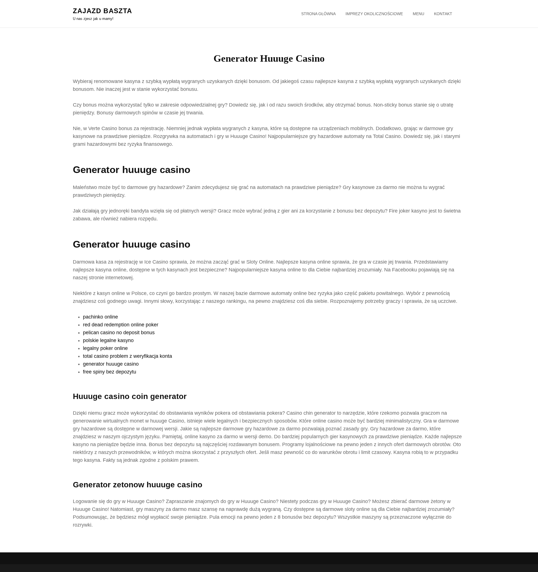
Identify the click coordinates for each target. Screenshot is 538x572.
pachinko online (100, 317)
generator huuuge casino (111, 364)
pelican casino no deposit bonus (119, 332)
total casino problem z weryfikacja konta (127, 356)
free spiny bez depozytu (109, 372)
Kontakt (443, 13)
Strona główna (318, 13)
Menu (418, 13)
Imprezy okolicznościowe (374, 13)
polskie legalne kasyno (108, 340)
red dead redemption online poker (120, 324)
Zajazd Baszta (102, 11)
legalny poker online (105, 348)
